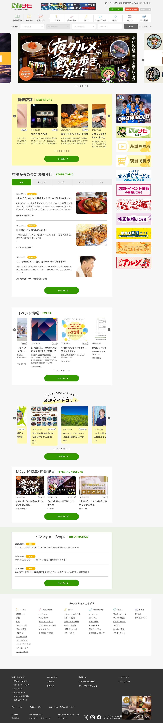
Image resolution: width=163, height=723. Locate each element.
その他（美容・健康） (46, 633)
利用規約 (15, 718)
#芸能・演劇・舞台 (23, 366)
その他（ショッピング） (97, 633)
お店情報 (50, 681)
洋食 (18, 618)
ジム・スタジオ (44, 629)
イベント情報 (52, 677)
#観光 (21, 441)
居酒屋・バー (21, 614)
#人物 (82, 441)
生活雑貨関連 (94, 625)
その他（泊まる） (141, 618)
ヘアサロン (43, 614)
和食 (18, 621)
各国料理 (19, 633)
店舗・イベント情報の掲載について (62, 707)
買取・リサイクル (95, 629)
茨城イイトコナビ (20, 681)
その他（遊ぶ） (69, 633)
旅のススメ (18, 688)
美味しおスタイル (20, 700)
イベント (29, 20)
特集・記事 (17, 20)
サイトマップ (63, 718)
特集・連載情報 (18, 677)
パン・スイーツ (21, 640)
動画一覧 (83, 677)
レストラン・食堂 (22, 648)
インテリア (93, 618)
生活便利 (116, 625)
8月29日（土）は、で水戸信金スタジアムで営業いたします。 (44, 198)
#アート (21, 443)
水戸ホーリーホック (21, 685)
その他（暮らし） (119, 633)
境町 (101, 429)
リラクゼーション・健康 (47, 625)
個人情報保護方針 (36, 714)
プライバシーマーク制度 (111, 716)
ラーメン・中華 (21, 625)
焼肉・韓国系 (21, 629)
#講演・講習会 (53, 361)
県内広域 (39, 429)
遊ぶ (86, 20)
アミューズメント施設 (72, 614)
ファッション (93, 614)
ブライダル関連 (119, 618)
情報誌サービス (35, 707)
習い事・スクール (119, 614)
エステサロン (44, 618)
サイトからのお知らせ (88, 685)
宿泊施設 (138, 614)
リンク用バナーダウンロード (39, 718)
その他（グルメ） (22, 651)
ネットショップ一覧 (87, 681)
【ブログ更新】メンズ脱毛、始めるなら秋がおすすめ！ (41, 261)
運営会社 (15, 714)
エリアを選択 (26, 26)
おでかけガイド (20, 692)
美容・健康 (71, 20)
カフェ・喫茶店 (21, 636)
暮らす (115, 20)
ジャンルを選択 (79, 26)
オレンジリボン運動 (21, 696)
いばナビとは (124, 677)
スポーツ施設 (69, 618)
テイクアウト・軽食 (23, 644)
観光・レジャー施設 (71, 621)
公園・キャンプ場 (70, 629)
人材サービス (17, 707)
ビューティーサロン (46, 621)
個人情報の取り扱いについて (69, 714)
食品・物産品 (94, 621)
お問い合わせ (124, 681)
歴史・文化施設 (70, 625)
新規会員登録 (131, 9)
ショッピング (100, 20)
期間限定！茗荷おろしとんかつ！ (31, 229)
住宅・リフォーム (119, 621)
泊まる (129, 20)
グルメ (57, 20)
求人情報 (144, 20)
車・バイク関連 (118, 629)
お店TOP (41, 20)
